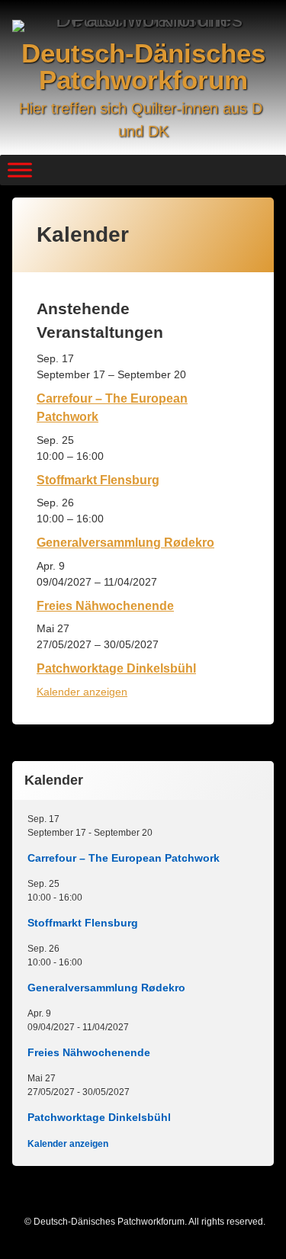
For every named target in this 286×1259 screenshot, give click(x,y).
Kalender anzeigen (82, 692)
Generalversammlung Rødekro (125, 542)
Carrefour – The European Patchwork (123, 858)
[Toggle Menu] (20, 170)
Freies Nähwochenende (105, 605)
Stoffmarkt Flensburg (98, 480)
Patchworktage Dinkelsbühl (116, 668)
